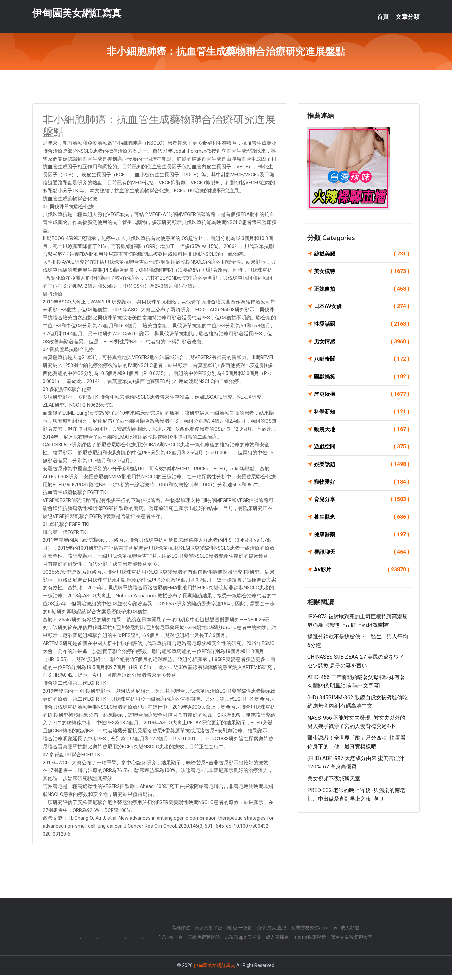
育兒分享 (361, 499)
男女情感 (361, 341)
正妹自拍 (361, 289)
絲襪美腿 (361, 254)
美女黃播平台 (208, 927)
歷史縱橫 (361, 394)
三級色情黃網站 (204, 937)
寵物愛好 (361, 482)
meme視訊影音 (310, 937)
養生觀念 (361, 517)
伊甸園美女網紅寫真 (77, 13)
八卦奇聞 (361, 359)
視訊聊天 (361, 552)
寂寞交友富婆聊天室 (351, 937)
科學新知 (361, 411)
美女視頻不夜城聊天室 (333, 778)
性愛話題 (361, 324)
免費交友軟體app (309, 927)
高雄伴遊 (180, 927)
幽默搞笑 (361, 376)
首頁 (383, 16)
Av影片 (361, 569)
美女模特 (361, 271)
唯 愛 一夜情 (239, 927)
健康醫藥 (361, 534)
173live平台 (171, 937)
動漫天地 (361, 429)
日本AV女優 (361, 306)
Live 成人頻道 (345, 927)
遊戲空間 (361, 446)
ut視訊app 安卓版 (243, 937)
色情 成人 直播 (272, 927)
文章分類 (408, 16)
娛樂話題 (361, 464)
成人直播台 (277, 937)
